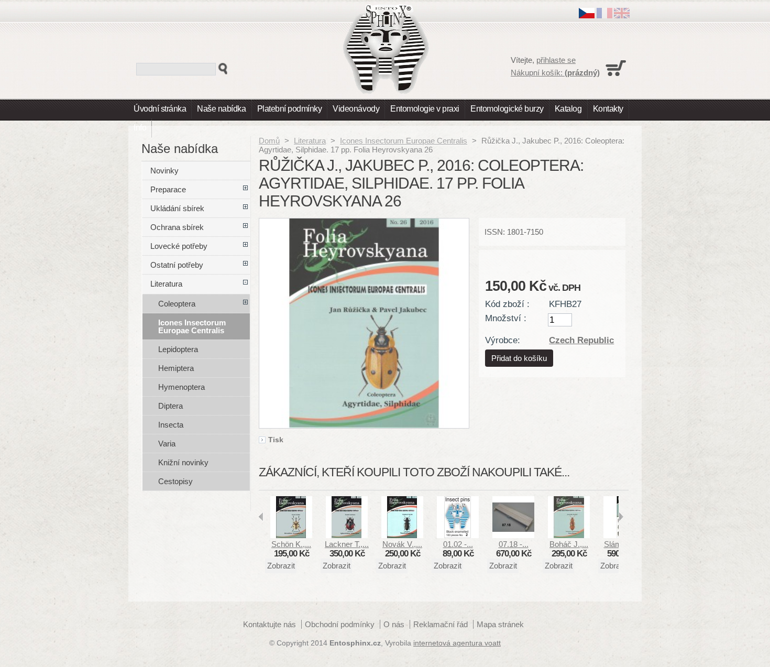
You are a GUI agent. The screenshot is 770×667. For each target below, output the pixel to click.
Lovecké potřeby (178, 246)
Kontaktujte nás (269, 624)
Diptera (170, 405)
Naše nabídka (221, 108)
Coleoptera (176, 303)
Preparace (168, 189)
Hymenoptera (181, 386)
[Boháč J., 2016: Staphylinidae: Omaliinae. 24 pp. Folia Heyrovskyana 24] (569, 535)
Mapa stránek (500, 624)
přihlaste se (556, 60)
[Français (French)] (604, 15)
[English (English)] (622, 15)
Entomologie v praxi (424, 108)
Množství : (505, 318)
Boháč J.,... (568, 544)
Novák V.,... (402, 544)
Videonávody (356, 108)
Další (621, 516)
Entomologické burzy (507, 108)
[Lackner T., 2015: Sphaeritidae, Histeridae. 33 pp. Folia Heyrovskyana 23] (347, 535)
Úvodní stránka (160, 108)
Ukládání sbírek (177, 208)
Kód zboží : (507, 304)
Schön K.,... (291, 544)
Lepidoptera (178, 349)
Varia (166, 443)
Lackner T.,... (347, 544)
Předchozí (261, 516)
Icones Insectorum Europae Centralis (403, 140)
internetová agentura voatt (457, 643)
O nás (393, 624)
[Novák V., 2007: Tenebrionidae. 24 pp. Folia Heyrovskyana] (402, 535)
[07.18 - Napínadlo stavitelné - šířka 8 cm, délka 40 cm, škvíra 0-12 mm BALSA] (513, 535)
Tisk (275, 440)
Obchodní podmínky (340, 624)
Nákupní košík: (555, 72)
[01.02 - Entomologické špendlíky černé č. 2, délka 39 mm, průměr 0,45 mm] (458, 535)
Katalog (568, 108)
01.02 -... (458, 544)
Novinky (164, 170)
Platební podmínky (289, 108)
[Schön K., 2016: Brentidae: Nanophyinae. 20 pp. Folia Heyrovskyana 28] (291, 535)
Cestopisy (175, 481)
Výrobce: (502, 340)
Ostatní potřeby (176, 264)
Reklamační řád (440, 624)
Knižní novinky (183, 462)
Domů (269, 140)
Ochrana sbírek (177, 227)
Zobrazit (281, 565)
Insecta (170, 424)
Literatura (310, 140)
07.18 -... (514, 544)
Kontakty (608, 108)
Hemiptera (176, 368)
